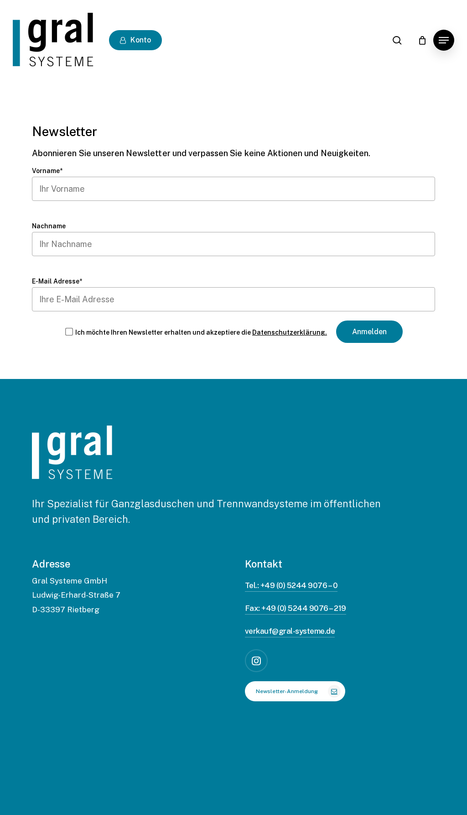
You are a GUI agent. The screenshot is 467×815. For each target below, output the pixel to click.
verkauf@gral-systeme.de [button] (290, 631)
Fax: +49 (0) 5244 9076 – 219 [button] (295, 608)
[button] (443, 40)
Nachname (49, 226)
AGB (110, 795)
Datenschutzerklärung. (289, 332)
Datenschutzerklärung (189, 795)
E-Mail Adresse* (57, 281)
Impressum (52, 795)
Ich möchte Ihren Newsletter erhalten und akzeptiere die (201, 332)
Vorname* (47, 170)
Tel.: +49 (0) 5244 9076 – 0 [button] (291, 585)
